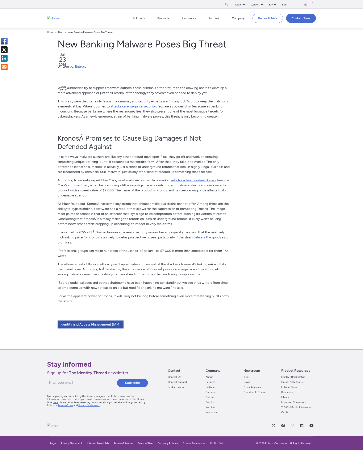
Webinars (211, 407)
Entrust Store (289, 387)
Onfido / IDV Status (292, 382)
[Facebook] (283, 425)
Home (50, 32)
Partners (210, 387)
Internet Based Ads (98, 443)
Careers (210, 392)
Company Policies (168, 443)
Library (285, 397)
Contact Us (174, 376)
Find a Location (176, 387)
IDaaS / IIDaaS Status (293, 376)
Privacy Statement (89, 405)
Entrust (80, 66)
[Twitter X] (273, 425)
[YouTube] (311, 425)
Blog (284, 4)
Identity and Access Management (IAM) (90, 324)
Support (210, 382)
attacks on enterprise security (133, 106)
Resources (287, 392)
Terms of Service (123, 443)
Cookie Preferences (194, 443)
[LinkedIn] (301, 425)
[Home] (53, 18)
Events (210, 402)
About (209, 376)
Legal (53, 443)
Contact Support (177, 382)
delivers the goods (207, 237)
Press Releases (252, 387)
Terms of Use (65, 405)
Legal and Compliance (293, 402)
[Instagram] (292, 425)
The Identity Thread (254, 392)
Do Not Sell (216, 443)
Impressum (212, 412)
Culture (210, 397)
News (246, 382)
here (55, 402)
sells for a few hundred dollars (193, 180)
